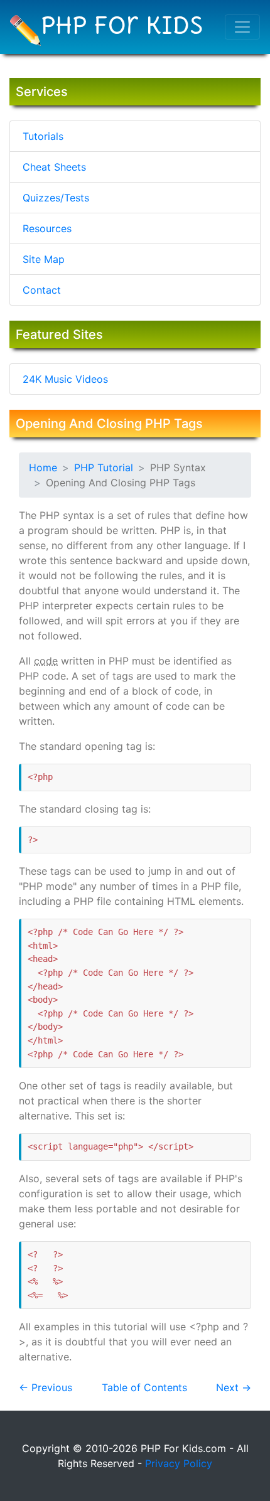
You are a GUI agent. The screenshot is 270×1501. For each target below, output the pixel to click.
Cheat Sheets (54, 167)
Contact (42, 290)
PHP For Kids (122, 25)
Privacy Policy (178, 1463)
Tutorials (43, 136)
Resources (47, 228)
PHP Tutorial (103, 467)
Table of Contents (144, 1387)
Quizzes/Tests (56, 197)
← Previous (45, 1387)
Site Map (44, 259)
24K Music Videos (65, 379)
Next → (233, 1387)
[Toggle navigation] (242, 27)
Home (43, 467)
